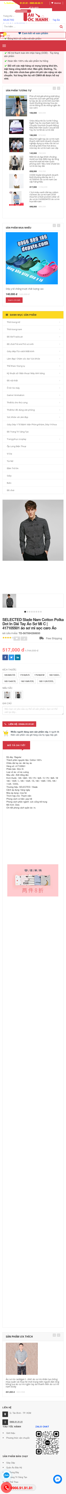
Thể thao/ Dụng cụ (16, 365)
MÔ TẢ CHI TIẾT (16, 745)
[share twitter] (11, 657)
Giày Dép (10, 1462)
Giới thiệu (10, 1432)
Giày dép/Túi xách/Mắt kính (20, 351)
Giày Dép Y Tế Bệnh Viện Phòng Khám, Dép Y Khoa (32, 424)
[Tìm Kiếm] (61, 26)
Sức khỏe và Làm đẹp (17, 417)
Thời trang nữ (13, 322)
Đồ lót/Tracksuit (15, 336)
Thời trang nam (14, 329)
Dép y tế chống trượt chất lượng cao (25, 288)
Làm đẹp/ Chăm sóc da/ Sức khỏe (23, 358)
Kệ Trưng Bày (12, 1472)
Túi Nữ (10, 461)
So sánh (35, 7)
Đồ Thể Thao (12, 1481)
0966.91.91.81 (16, 1421)
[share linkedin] (18, 657)
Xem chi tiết (14, 300)
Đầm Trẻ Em (12, 468)
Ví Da (9, 453)
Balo (9, 482)
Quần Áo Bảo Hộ (14, 1467)
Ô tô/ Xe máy (13, 387)
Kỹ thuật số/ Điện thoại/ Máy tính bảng (26, 373)
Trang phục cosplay (16, 439)
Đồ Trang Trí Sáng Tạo (18, 431)
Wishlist (57, 3)
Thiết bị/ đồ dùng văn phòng (21, 409)
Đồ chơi (10, 490)
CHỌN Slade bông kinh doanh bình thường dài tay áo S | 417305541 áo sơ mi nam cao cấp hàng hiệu (43, 178)
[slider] (8, 638)
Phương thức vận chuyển (18, 1437)
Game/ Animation (15, 395)
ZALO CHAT (42, 1426)
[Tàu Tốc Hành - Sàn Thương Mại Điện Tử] (33, 14)
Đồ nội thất (12, 380)
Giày (9, 475)
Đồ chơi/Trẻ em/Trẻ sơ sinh (20, 344)
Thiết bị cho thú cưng (17, 402)
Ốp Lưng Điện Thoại (16, 446)
